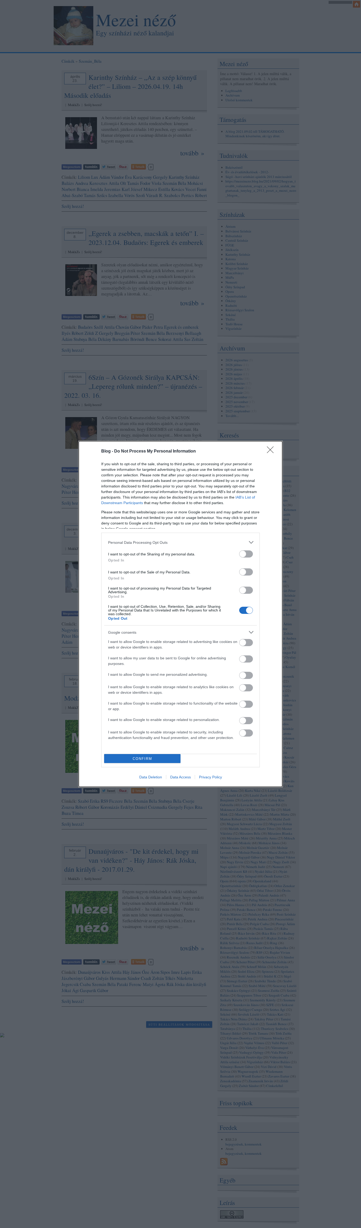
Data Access (180, 777)
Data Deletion (150, 777)
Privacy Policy (210, 777)
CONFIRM (142, 759)
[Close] (272, 451)
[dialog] (180, 614)
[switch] (246, 554)
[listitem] (180, 542)
